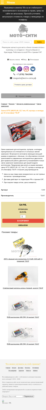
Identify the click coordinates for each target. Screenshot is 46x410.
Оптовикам (35, 367)
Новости (28, 370)
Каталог (12, 104)
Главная (4, 104)
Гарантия (21, 370)
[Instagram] (26, 71)
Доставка (20, 367)
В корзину (23, 221)
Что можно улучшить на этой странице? (23, 364)
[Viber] (20, 71)
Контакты (27, 367)
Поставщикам (12, 370)
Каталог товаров (24, 96)
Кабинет (35, 370)
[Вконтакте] (32, 71)
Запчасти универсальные (25, 104)
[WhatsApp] (13, 71)
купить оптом (23, 225)
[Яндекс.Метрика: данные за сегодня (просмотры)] (6, 401)
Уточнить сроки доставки (23, 85)
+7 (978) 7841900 (24, 74)
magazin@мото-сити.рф (24, 78)
